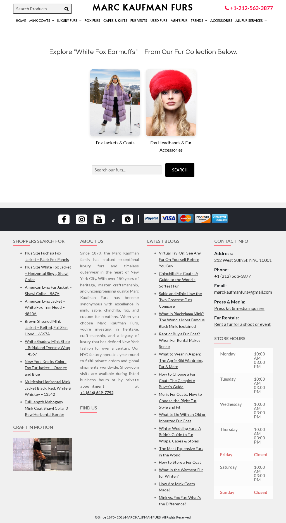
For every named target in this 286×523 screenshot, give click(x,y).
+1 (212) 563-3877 (232, 276)
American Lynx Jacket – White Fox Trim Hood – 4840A (45, 307)
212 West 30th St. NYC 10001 (243, 260)
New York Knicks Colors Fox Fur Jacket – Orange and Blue (46, 367)
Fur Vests (138, 20)
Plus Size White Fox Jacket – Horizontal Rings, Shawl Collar (48, 273)
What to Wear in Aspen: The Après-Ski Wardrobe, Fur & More (181, 360)
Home (21, 20)
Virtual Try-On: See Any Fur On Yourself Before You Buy (180, 259)
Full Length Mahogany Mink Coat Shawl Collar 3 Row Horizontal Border (46, 408)
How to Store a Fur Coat (180, 462)
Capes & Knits (115, 20)
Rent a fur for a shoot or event (242, 324)
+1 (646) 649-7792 (96, 392)
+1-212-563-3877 (251, 8)
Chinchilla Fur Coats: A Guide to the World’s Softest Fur (178, 279)
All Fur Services (249, 20)
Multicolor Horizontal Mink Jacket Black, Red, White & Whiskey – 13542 (48, 388)
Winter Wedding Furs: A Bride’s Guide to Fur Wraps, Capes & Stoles (180, 434)
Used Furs (159, 20)
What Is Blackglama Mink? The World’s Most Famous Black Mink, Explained (182, 320)
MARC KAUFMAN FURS (143, 7)
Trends (196, 20)
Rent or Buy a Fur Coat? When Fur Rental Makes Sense (180, 340)
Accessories (221, 20)
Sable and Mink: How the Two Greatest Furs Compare (180, 299)
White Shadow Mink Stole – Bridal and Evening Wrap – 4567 (47, 347)
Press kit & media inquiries (239, 308)
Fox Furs (92, 20)
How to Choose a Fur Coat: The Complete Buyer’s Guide (177, 380)
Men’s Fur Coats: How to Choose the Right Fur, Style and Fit (180, 400)
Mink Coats (39, 20)
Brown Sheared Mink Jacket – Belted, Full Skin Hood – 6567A (46, 327)
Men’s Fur (179, 20)
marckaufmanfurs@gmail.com (243, 292)
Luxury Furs (67, 20)
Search (180, 170)
